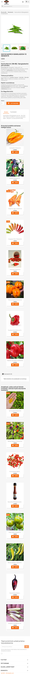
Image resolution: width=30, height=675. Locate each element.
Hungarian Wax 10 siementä (15, 239)
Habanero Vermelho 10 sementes (15, 360)
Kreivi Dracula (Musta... (15, 593)
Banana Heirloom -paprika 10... (15, 562)
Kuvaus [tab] (6, 112)
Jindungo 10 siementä (15, 269)
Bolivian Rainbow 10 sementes (15, 441)
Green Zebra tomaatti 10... (15, 532)
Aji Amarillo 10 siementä (15, 148)
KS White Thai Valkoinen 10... (15, 623)
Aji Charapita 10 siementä (15, 410)
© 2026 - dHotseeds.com (7, 673)
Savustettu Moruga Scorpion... (15, 502)
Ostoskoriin (13, 103)
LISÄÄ (15, 152)
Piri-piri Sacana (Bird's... (15, 471)
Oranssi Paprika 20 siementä (15, 299)
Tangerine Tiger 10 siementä (15, 208)
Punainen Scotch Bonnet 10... (15, 330)
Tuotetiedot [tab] (13, 112)
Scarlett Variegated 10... (15, 178)
